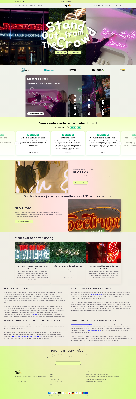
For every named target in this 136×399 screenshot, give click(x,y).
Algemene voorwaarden (74, 395)
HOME (51, 374)
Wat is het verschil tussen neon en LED (96, 379)
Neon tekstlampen (96, 294)
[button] (23, 5)
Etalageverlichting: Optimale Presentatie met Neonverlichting (102, 376)
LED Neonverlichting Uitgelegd (94, 381)
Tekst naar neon (74, 52)
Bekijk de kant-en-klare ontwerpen (81, 324)
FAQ (51, 384)
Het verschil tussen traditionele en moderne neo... (32, 267)
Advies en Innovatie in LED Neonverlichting (97, 374)
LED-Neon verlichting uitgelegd (68, 266)
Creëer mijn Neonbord (36, 113)
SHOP (51, 376)
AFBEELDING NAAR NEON (56, 381)
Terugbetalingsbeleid (63, 395)
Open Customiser (80, 183)
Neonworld (54, 395)
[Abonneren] (79, 363)
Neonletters (34, 315)
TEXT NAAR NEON (54, 379)
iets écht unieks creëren (94, 330)
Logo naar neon (61, 52)
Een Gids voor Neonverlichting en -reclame (103, 267)
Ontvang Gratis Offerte (24, 221)
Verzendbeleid (84, 395)
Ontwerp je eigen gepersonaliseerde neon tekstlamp (26, 336)
